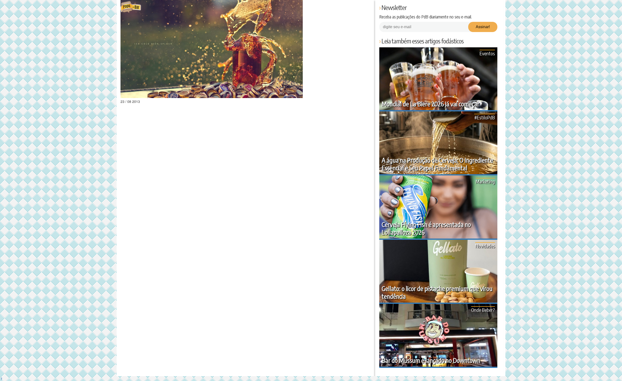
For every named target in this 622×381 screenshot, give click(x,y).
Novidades (485, 246)
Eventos (487, 53)
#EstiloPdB (484, 117)
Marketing (485, 181)
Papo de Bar (130, 7)
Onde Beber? (483, 310)
